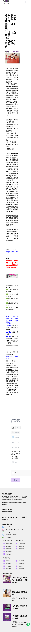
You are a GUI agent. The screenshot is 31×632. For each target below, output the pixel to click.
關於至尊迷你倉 (7, 494)
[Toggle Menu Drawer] (26, 2)
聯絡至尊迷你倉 (7, 524)
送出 (15, 480)
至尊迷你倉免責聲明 (7, 511)
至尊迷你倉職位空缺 (7, 509)
